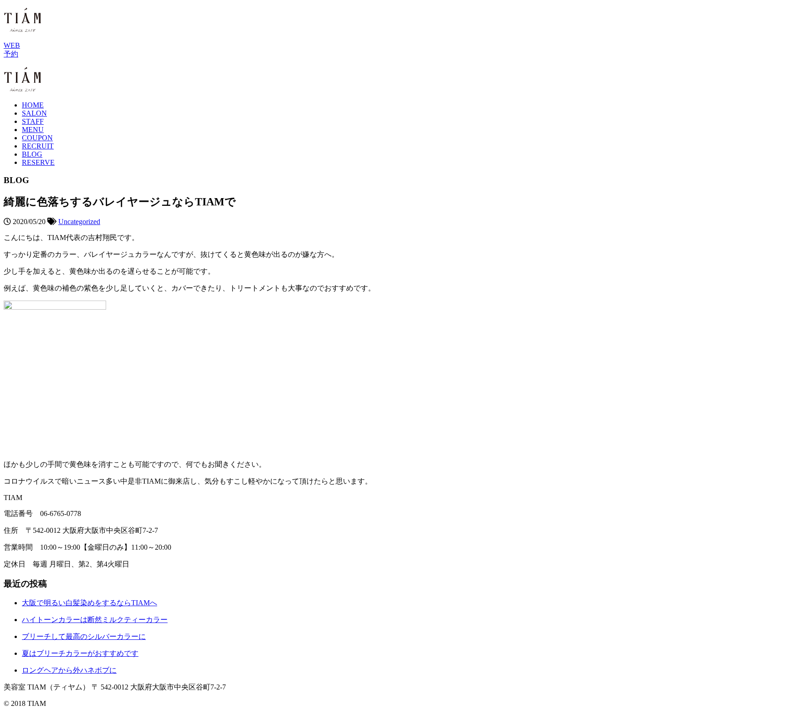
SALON (34, 113)
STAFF (33, 121)
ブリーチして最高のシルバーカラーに (84, 636)
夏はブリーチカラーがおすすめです (80, 653)
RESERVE (38, 162)
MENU (33, 129)
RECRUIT (38, 146)
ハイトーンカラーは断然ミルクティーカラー (95, 619)
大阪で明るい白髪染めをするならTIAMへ (89, 603)
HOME (33, 105)
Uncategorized (79, 221)
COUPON (37, 138)
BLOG (32, 154)
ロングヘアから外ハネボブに (69, 670)
